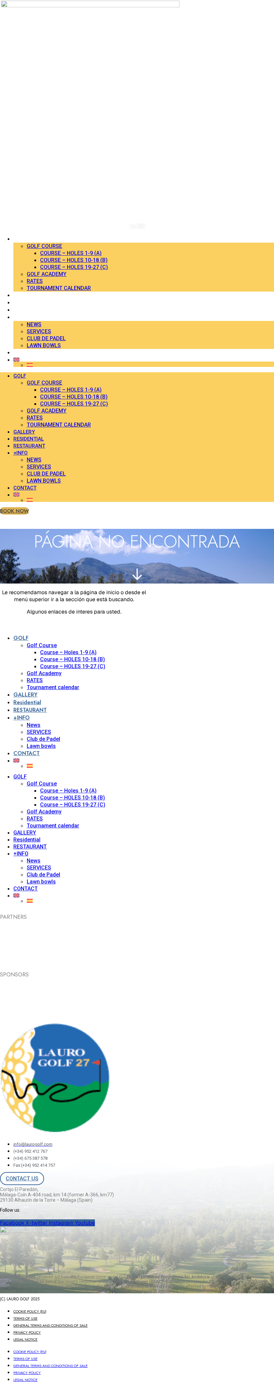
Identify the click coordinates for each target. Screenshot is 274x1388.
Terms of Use (25, 1318)
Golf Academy (46, 274)
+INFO (20, 317)
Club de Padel (46, 338)
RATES (35, 281)
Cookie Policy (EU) (29, 1311)
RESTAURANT (28, 310)
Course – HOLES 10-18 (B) (74, 260)
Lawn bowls (44, 345)
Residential (27, 302)
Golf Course (44, 246)
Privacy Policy (27, 1332)
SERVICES (39, 331)
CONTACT (25, 352)
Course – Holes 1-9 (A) (71, 253)
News (34, 324)
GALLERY (23, 295)
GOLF (19, 239)
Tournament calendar (59, 288)
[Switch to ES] (150, 365)
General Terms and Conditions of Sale (50, 1325)
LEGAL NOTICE (25, 1339)
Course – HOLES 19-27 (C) (74, 267)
